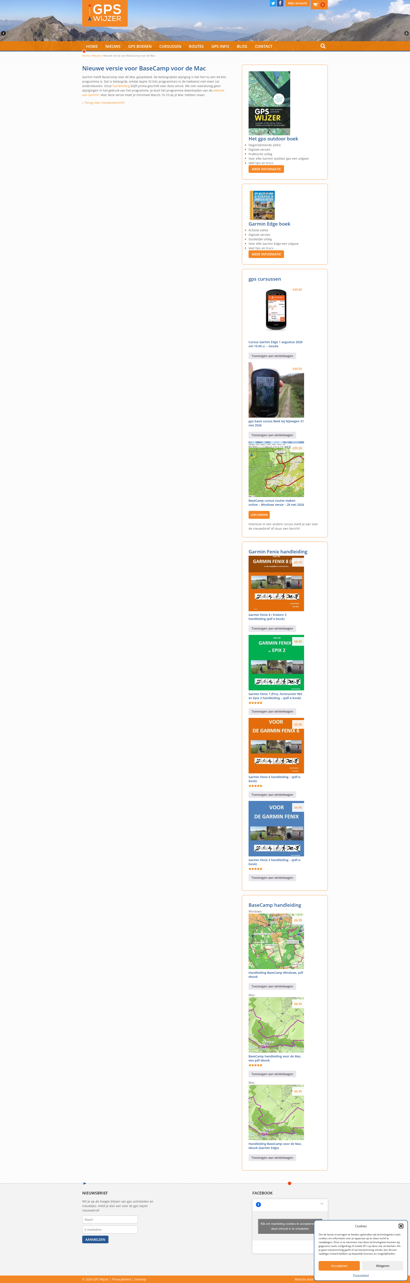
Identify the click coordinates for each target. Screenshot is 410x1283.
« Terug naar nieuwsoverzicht (103, 103)
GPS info (220, 46)
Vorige (3, 33)
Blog (242, 46)
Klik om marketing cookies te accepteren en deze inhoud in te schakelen (290, 1226)
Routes (196, 46)
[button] (401, 1226)
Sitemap (140, 1279)
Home (92, 46)
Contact (263, 46)
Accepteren (339, 1266)
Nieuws (112, 46)
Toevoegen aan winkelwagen (272, 356)
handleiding (121, 86)
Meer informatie (266, 169)
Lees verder (259, 515)
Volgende (407, 33)
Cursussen (170, 46)
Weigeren (382, 1266)
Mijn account (297, 3)
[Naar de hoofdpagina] (105, 13)
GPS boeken (140, 46)
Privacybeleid (361, 1275)
